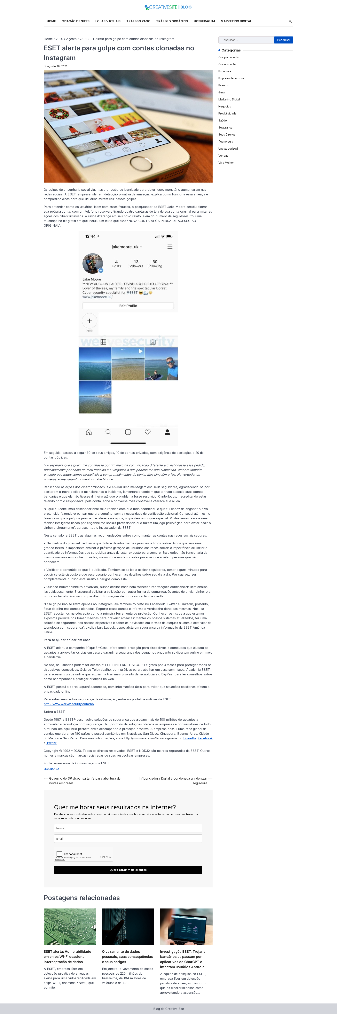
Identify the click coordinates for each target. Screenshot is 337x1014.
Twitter (51, 743)
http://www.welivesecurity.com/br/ (69, 704)
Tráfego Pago (138, 21)
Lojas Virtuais (108, 21)
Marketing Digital (236, 21)
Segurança (51, 768)
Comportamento (228, 57)
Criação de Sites (76, 21)
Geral (221, 92)
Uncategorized (228, 148)
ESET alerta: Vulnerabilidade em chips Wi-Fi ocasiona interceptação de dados (67, 956)
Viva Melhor (226, 162)
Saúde (222, 120)
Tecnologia (225, 141)
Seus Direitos (226, 134)
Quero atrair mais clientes (128, 870)
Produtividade (227, 113)
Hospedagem (204, 21)
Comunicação (227, 64)
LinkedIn (189, 738)
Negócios (224, 106)
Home (51, 21)
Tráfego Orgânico (172, 21)
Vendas (223, 155)
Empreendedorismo (231, 78)
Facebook (205, 738)
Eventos (223, 85)
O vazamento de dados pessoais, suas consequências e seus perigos (127, 956)
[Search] (290, 21)
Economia (224, 71)
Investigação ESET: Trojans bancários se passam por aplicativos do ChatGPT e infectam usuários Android (182, 959)
